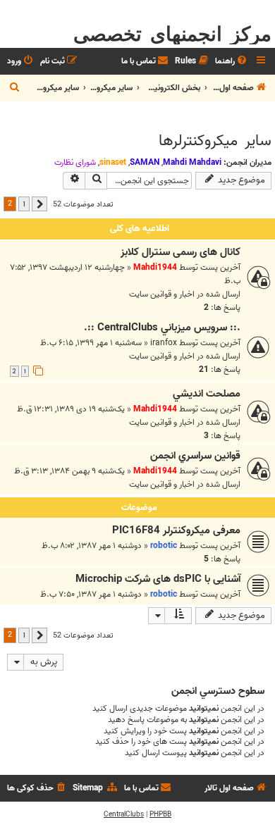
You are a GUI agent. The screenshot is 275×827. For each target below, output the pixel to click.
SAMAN (144, 162)
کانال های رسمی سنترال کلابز (180, 252)
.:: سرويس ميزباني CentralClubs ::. (162, 327)
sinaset (112, 162)
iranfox (163, 342)
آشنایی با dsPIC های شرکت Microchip (157, 579)
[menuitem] (232, 61)
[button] (39, 204)
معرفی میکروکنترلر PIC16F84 (176, 530)
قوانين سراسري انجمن (195, 455)
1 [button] (24, 203)
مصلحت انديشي (206, 393)
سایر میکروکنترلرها (215, 141)
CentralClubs (124, 814)
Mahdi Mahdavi (192, 162)
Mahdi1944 (155, 267)
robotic (163, 545)
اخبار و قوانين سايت (162, 294)
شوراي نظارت (75, 162)
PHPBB (160, 814)
